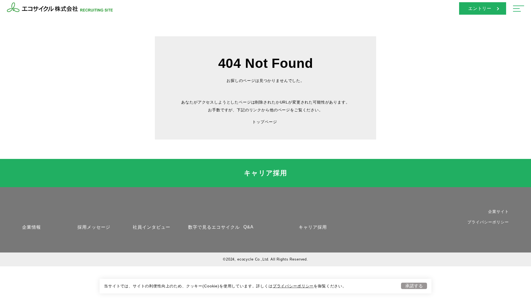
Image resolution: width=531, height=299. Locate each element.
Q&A (248, 227)
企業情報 (31, 227)
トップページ (264, 122)
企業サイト (498, 211)
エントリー (480, 8)
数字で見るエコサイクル (214, 227)
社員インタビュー (151, 227)
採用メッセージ (93, 227)
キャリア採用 (265, 173)
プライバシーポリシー (293, 286)
